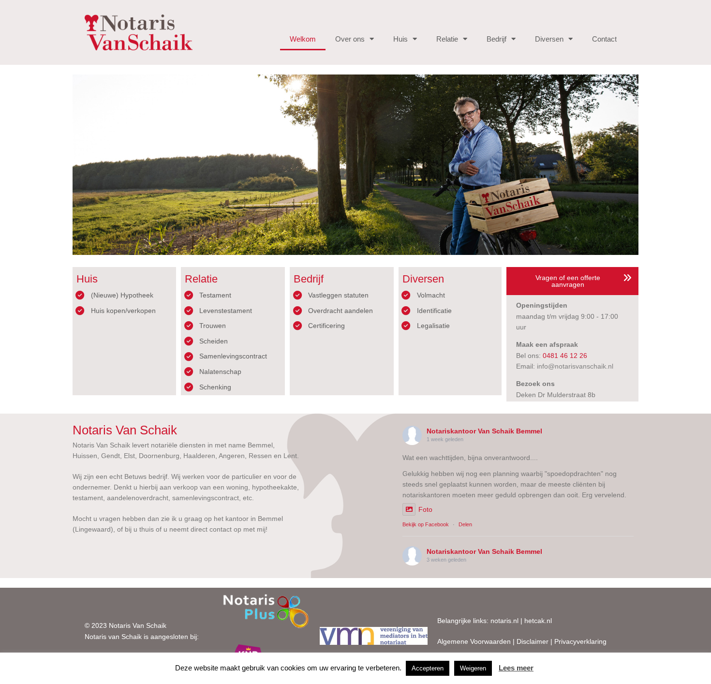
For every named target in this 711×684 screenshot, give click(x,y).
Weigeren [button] (473, 668)
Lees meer (516, 668)
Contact (604, 39)
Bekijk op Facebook (425, 524)
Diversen (549, 39)
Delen (465, 524)
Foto (425, 509)
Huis (400, 39)
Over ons (350, 39)
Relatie (447, 39)
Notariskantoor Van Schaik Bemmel (484, 431)
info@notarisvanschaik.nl (575, 366)
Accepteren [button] (428, 668)
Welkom (303, 39)
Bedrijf (496, 39)
